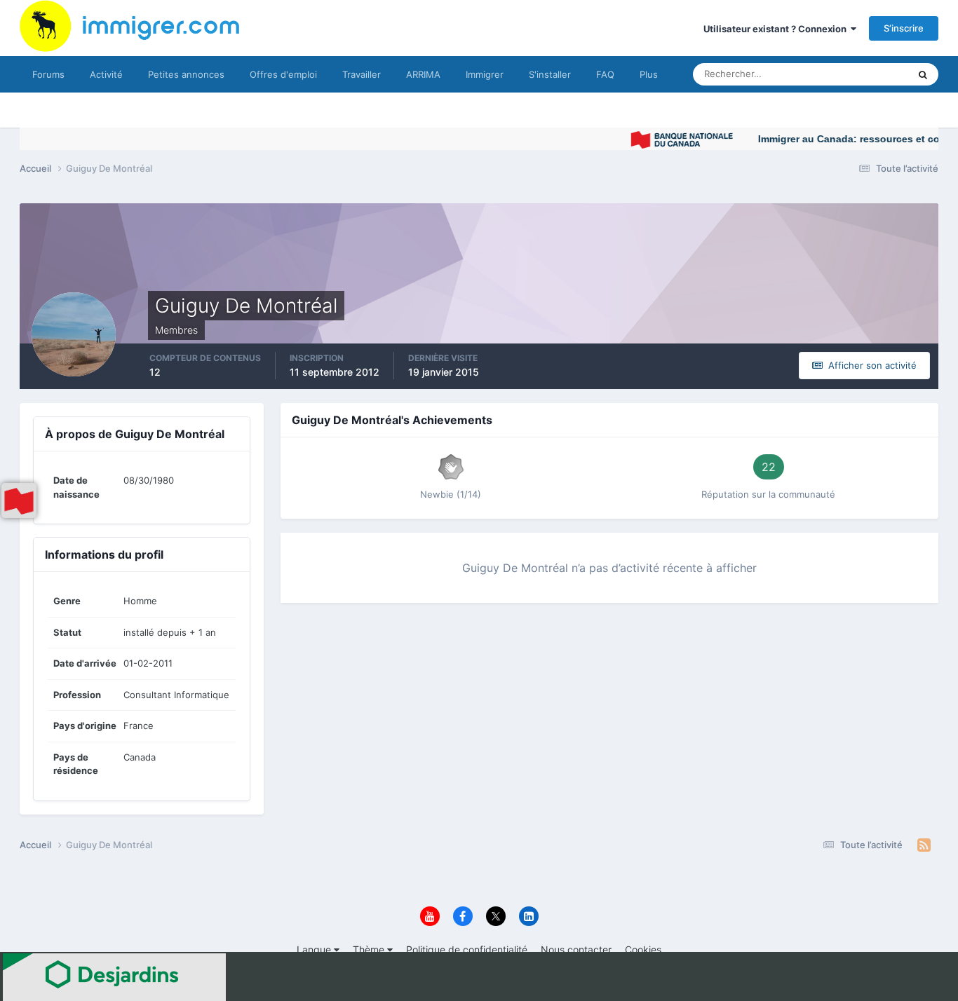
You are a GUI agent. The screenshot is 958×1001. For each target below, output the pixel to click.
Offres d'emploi (283, 74)
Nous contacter (576, 949)
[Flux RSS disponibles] (924, 845)
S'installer (550, 74)
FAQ (605, 74)
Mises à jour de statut (847, 74)
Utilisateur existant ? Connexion (777, 28)
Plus (649, 74)
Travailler (361, 74)
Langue (315, 949)
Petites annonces (186, 74)
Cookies (643, 949)
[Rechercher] (923, 74)
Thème (370, 949)
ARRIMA (423, 74)
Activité (106, 74)
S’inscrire (904, 28)
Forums (48, 74)
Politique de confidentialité (466, 949)
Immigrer (485, 74)
